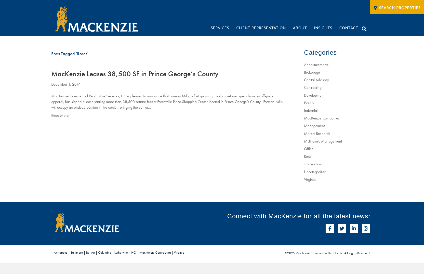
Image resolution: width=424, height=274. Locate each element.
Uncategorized (315, 171)
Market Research (317, 133)
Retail (308, 156)
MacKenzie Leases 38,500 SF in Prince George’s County (134, 73)
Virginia (310, 179)
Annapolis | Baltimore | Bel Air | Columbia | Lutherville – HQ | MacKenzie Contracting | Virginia (119, 252)
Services (220, 28)
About (300, 28)
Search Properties (400, 8)
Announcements (316, 64)
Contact (348, 28)
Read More (60, 115)
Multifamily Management (323, 141)
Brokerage (312, 72)
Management (314, 125)
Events (309, 102)
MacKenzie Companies (322, 118)
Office (309, 148)
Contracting (312, 87)
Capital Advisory (316, 79)
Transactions (313, 164)
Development (314, 95)
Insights (323, 28)
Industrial (311, 110)
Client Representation (261, 28)
